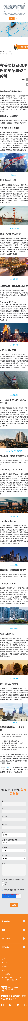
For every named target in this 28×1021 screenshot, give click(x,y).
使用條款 (4, 966)
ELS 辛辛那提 (14, 345)
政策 (3, 970)
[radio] (14, 882)
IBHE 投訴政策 (6, 974)
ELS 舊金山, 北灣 (14, 228)
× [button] (25, 3)
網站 (8, 767)
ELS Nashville (14, 516)
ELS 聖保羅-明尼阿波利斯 (14, 451)
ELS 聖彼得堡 (14, 279)
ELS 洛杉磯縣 (14, 678)
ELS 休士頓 (14, 565)
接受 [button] (11, 18)
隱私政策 (4, 962)
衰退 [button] (17, 18)
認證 (3, 959)
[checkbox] (14, 884)
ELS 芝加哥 (14, 628)
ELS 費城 (14, 722)
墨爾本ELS (14, 175)
